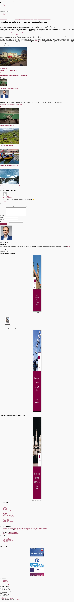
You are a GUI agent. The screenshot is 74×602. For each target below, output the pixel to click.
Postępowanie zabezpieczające (28, 19)
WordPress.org (6, 584)
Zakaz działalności (6, 524)
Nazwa (2, 217)
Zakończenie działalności (8, 540)
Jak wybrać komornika (14, 532)
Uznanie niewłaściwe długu (7, 125)
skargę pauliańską (37, 40)
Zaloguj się (5, 580)
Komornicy (5, 509)
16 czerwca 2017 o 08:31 (7, 197)
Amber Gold (5, 504)
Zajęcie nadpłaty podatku (6, 145)
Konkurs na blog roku (7, 510)
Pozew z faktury (6, 538)
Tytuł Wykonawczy (6, 520)
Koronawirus (5, 512)
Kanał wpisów (5, 581)
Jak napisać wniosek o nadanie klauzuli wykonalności (25, 529)
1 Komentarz (47, 19)
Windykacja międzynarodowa (8, 521)
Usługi (4, 5)
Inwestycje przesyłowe (7, 542)
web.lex (18, 599)
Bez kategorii (5, 506)
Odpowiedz (5, 201)
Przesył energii (6, 541)
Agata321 (4, 533)
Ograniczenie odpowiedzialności (6, 598)
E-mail (2, 219)
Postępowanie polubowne (8, 515)
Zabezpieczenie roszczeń (40, 19)
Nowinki (4, 514)
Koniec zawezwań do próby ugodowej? (10, 185)
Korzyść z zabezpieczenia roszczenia (9, 165)
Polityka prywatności (4, 597)
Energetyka (5, 508)
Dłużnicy (4, 507)
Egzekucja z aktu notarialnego (13, 533)
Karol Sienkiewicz (3, 19)
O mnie (4, 4)
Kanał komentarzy (6, 582)
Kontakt (4, 6)
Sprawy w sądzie (6, 519)
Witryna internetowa (4, 221)
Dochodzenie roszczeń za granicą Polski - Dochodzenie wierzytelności (17, 528)
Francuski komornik (9, 531)
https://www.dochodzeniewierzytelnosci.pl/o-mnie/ (11, 104)
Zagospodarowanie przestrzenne (9, 544)
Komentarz (3, 215)
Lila (8, 196)
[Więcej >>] (69, 246)
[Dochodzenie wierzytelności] (13, 1)
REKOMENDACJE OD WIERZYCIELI (9, 8)
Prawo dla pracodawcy (7, 539)
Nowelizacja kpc (18, 19)
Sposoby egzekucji (6, 518)
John (3, 531)
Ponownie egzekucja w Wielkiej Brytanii (39, 528)
